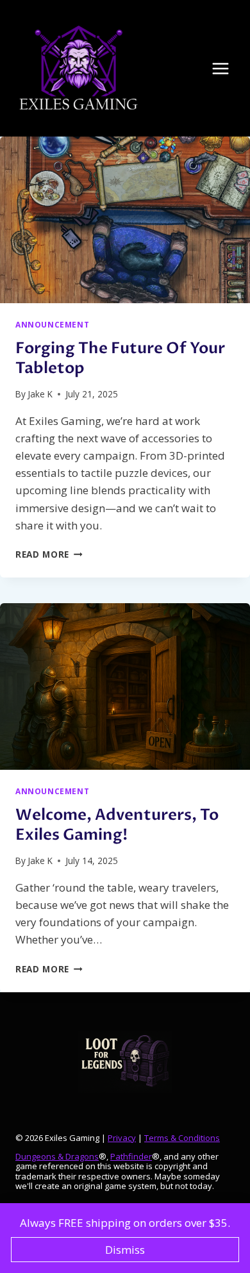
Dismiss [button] (125, 1249)
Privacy (122, 1138)
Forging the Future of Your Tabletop (120, 358)
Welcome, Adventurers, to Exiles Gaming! (117, 824)
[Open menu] (227, 68)
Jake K (40, 394)
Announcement (52, 324)
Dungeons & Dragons (57, 1156)
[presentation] (125, 220)
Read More (49, 554)
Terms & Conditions (182, 1138)
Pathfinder (131, 1156)
